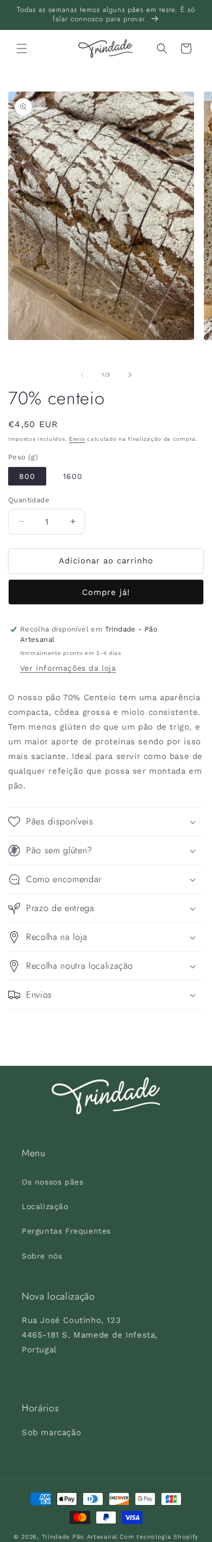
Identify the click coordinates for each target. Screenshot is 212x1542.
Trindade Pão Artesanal (79, 1536)
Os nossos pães (52, 1181)
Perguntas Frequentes (66, 1231)
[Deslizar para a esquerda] (82, 375)
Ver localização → (59, 1372)
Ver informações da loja (68, 668)
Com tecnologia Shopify (159, 1536)
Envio (77, 439)
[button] (22, 48)
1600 (73, 476)
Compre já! (106, 592)
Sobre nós (42, 1256)
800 (27, 476)
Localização (45, 1206)
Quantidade (28, 500)
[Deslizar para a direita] (130, 375)
